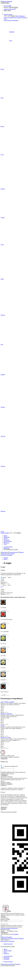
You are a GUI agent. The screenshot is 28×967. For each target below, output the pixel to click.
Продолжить (4, 758)
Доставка (7, 766)
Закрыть (3, 784)
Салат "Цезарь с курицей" (7, 701)
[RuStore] (3, 964)
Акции (5, 17)
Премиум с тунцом (6, 737)
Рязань (13, 16)
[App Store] (4, 553)
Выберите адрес (5, 2)
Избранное (22, 16)
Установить (9, 784)
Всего (9, 577)
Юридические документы (7, 941)
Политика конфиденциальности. (9, 928)
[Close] (8, 918)
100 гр (4, 577)
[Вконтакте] (4, 552)
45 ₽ (4, 611)
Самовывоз (14, 766)
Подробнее (16, 934)
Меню (17, 16)
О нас (5, 19)
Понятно (3, 916)
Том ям (2, 725)
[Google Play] (11, 553)
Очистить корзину (13, 7)
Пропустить (4, 807)
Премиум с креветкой (6, 713)
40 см (4, 585)
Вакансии (24, 17)
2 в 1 (2, 586)
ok (1, 935)
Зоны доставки (18, 17)
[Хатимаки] (6, 1)
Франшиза (15, 20)
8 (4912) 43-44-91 (8, 944)
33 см (9, 585)
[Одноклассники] (13, 552)
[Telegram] (21, 552)
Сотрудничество (8, 20)
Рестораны (10, 17)
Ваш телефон (4, 921)
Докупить (3, 809)
